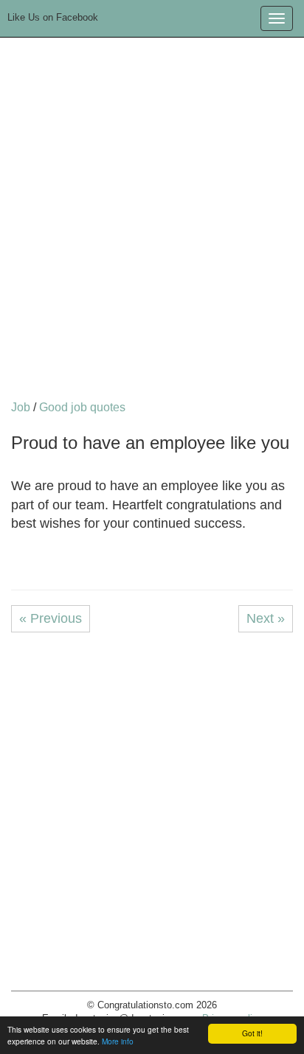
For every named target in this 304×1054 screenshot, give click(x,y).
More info (118, 1041)
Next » (265, 618)
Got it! (252, 1033)
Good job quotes (82, 407)
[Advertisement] (152, 220)
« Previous (50, 618)
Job (20, 407)
